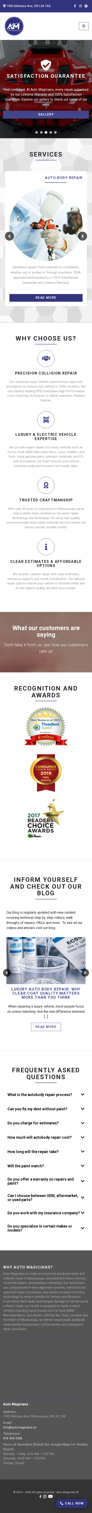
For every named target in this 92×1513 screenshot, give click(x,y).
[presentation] (9, 236)
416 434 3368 (12, 1438)
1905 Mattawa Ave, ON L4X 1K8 (28, 6)
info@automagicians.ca (19, 1427)
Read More (46, 1027)
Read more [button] (46, 298)
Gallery (46, 114)
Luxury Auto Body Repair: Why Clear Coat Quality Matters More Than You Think (46, 993)
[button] (36, 132)
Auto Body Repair (64, 178)
